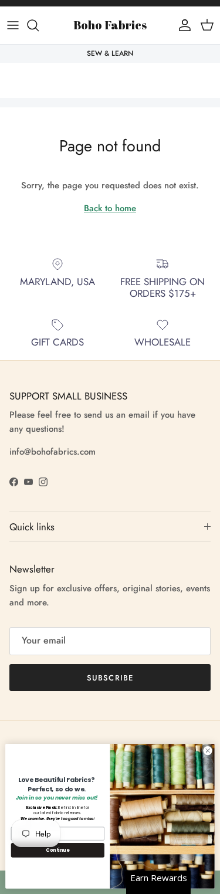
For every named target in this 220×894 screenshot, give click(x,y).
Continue (57, 849)
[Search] (39, 25)
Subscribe (110, 677)
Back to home (110, 208)
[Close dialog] (207, 751)
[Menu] (13, 25)
